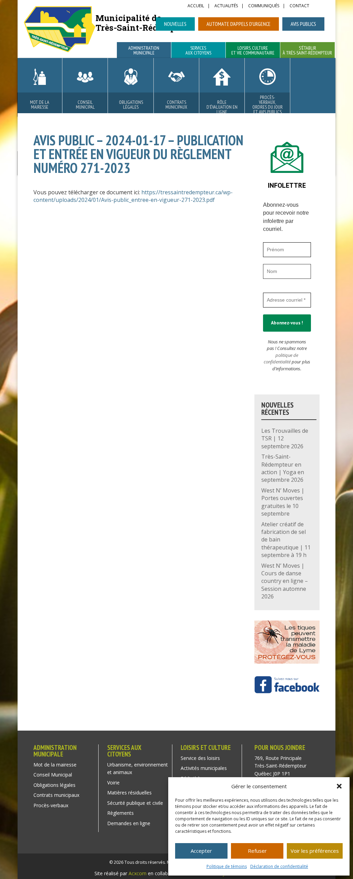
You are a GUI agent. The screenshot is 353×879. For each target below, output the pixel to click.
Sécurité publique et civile (135, 803)
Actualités (226, 6)
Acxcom (138, 873)
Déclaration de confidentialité (279, 866)
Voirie (113, 782)
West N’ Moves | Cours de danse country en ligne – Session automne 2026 (284, 581)
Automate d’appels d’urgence (238, 23)
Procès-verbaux (50, 805)
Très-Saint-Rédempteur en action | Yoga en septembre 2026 (282, 468)
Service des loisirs (200, 758)
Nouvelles (175, 23)
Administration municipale (143, 51)
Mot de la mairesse (39, 104)
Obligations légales (131, 104)
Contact (299, 6)
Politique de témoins (226, 866)
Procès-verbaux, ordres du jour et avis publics (267, 104)
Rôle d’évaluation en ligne (222, 107)
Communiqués (263, 6)
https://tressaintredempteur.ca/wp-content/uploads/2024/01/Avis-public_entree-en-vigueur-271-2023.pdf (133, 196)
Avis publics (303, 23)
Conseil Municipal (85, 104)
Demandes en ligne (128, 823)
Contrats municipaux (176, 104)
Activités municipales (204, 768)
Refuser (257, 850)
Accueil (196, 6)
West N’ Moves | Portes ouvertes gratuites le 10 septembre (282, 502)
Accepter (201, 850)
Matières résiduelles (129, 792)
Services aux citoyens (198, 51)
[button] (339, 786)
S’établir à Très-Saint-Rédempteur (307, 51)
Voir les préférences (315, 850)
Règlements (120, 813)
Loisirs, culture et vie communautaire (252, 51)
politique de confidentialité (281, 358)
